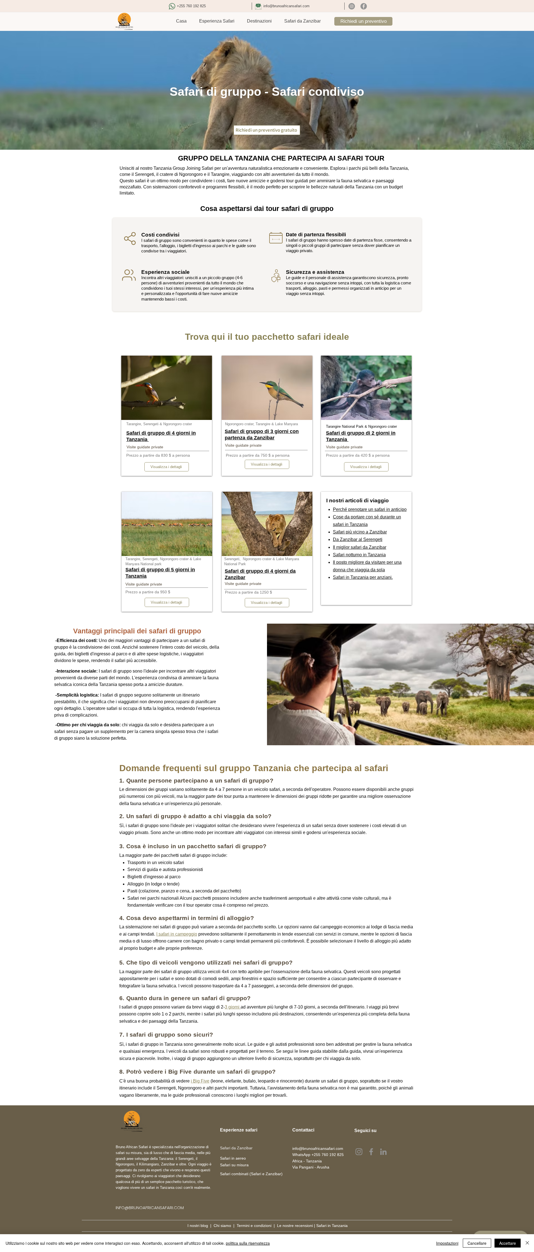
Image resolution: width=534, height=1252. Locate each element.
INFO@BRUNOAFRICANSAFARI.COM (150, 1208)
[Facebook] (363, 6)
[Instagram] (351, 6)
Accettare (507, 1243)
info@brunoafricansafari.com (286, 6)
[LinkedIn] (383, 1151)
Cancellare (477, 1243)
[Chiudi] (527, 1243)
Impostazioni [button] (447, 1243)
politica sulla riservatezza (248, 1243)
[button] (216, 21)
